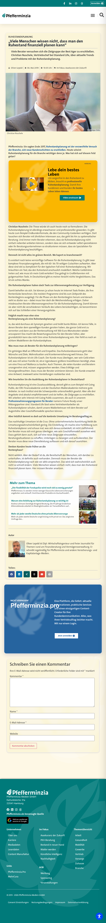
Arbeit (78, 835)
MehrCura (13, 876)
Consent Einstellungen (18, 902)
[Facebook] (8, 809)
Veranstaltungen (49, 882)
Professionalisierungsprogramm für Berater (30, 401)
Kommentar (16, 676)
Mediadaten (14, 844)
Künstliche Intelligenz (51, 854)
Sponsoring (46, 877)
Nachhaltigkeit (48, 858)
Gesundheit (81, 840)
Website (14, 734)
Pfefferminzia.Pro (17, 871)
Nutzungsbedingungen (41, 902)
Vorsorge (79, 858)
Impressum (60, 902)
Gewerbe (79, 849)
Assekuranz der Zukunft (53, 835)
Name (13, 711)
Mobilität (79, 844)
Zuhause (79, 863)
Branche (79, 868)
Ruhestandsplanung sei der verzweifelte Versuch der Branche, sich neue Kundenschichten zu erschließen (52, 148)
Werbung (45, 873)
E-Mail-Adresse (18, 722)
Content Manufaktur (18, 854)
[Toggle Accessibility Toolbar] (99, 916)
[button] (92, 15)
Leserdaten (13, 849)
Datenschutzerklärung (78, 902)
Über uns (12, 835)
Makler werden (48, 849)
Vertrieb (79, 854)
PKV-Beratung (48, 840)
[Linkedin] (12, 809)
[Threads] (20, 809)
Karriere (12, 840)
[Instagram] (16, 809)
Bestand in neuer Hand (52, 844)
